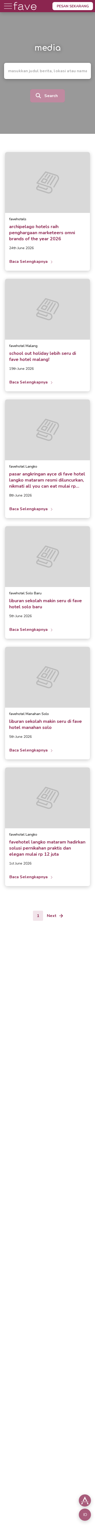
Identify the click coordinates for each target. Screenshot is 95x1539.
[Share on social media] (85, 1500)
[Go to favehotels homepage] (24, 11)
